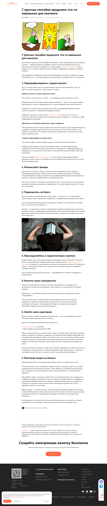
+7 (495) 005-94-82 (63, 475)
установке (20, 480)
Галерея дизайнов (87, 474)
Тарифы (84, 479)
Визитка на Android (24, 485)
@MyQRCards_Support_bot (43, 480)
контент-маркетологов (68, 67)
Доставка (84, 482)
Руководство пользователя (66, 480)
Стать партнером (87, 472)
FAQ (83, 485)
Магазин (84, 477)
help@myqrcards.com (41, 477)
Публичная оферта (81, 497)
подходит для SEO (54, 115)
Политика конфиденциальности (52, 497)
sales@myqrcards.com (64, 472)
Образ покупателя (29, 327)
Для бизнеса (85, 469)
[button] (75, 3)
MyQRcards (25, 430)
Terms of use (91, 497)
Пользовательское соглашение (68, 497)
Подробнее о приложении (17, 483)
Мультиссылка (86, 487)
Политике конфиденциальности (18, 497)
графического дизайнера (44, 157)
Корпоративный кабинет (45, 469)
